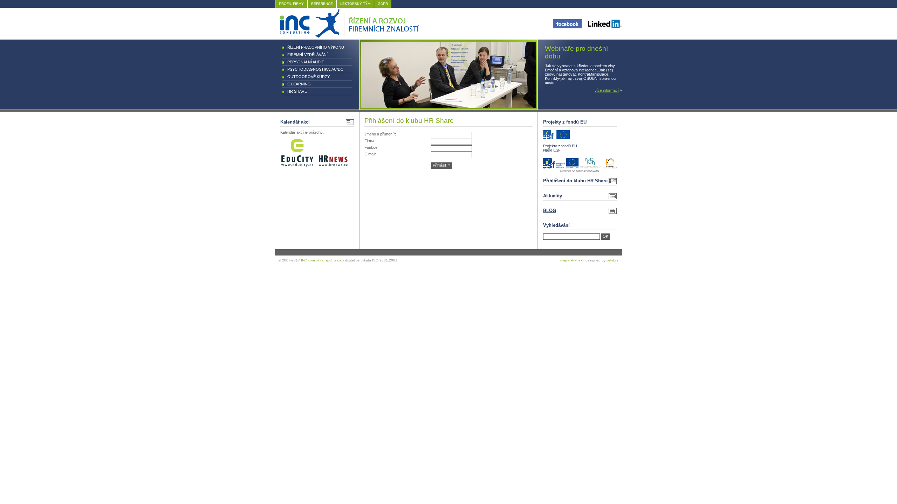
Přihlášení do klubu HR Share (575, 180)
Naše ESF (552, 150)
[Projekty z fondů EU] (556, 138)
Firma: (369, 141)
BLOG (549, 210)
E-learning (299, 84)
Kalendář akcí (295, 122)
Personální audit (305, 62)
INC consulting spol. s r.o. (321, 260)
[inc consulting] (348, 36)
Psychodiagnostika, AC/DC (315, 69)
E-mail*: (370, 154)
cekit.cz (612, 260)
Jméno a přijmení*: (380, 134)
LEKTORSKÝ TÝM (355, 4)
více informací (607, 90)
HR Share (297, 91)
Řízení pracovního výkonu (315, 47)
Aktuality (552, 195)
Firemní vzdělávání (307, 54)
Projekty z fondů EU (560, 146)
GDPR (383, 4)
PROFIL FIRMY (291, 4)
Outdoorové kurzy (308, 77)
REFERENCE (322, 4)
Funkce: (371, 147)
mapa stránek (571, 260)
